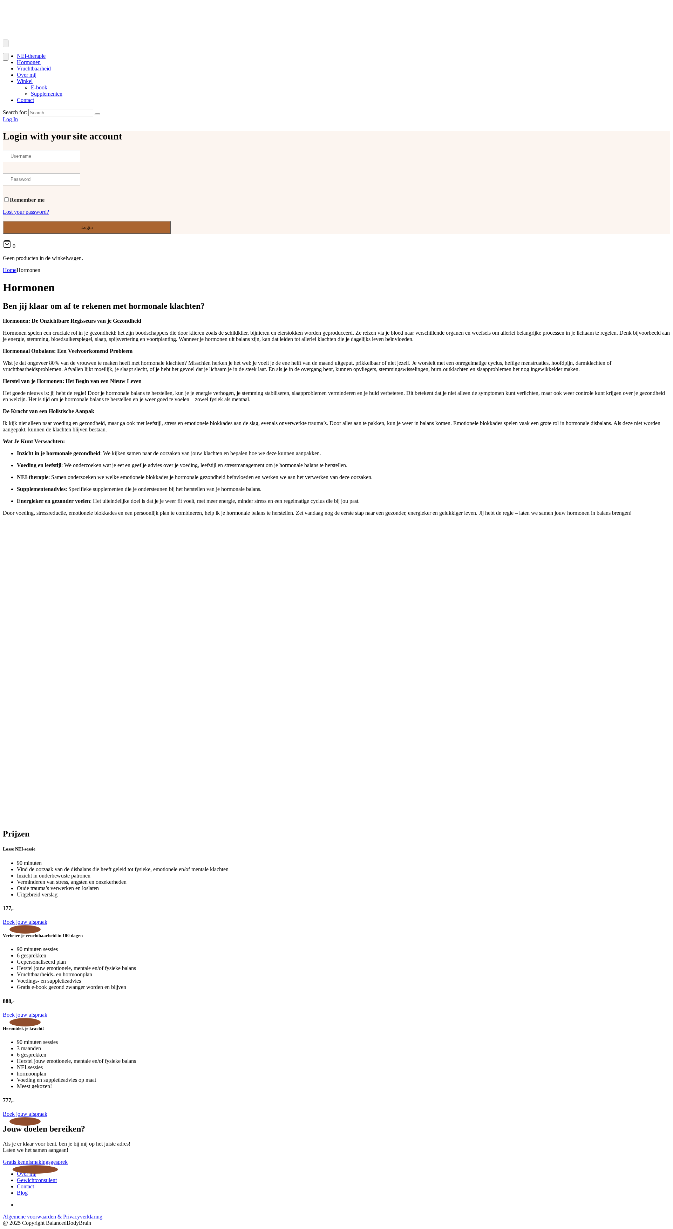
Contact (25, 100)
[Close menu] (5, 57)
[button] (25, 922)
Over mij (26, 75)
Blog (22, 1193)
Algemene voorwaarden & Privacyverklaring (52, 1217)
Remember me (27, 200)
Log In (10, 119)
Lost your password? (26, 212)
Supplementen (46, 94)
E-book (39, 87)
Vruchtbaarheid (34, 68)
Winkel (25, 81)
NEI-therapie (31, 56)
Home (9, 270)
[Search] (97, 114)
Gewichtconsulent (37, 1180)
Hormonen (29, 62)
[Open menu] (5, 43)
